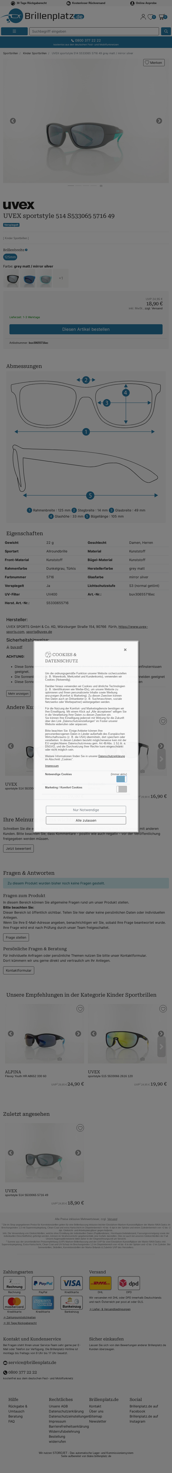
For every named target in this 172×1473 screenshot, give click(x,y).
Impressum (52, 765)
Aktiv (121, 779)
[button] (121, 779)
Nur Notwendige (86, 810)
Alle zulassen (86, 820)
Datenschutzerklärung (111, 756)
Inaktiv (123, 789)
